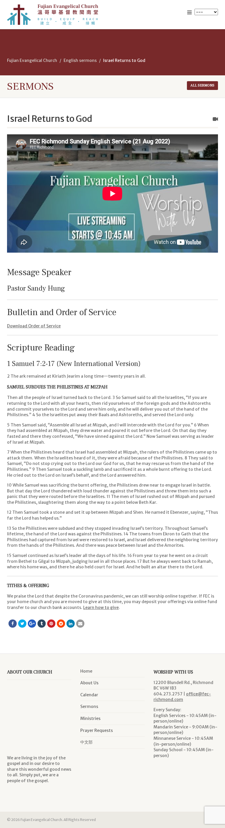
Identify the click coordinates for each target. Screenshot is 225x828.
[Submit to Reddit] (61, 623)
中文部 (86, 742)
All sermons (202, 85)
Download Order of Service (34, 326)
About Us (89, 682)
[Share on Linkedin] (71, 623)
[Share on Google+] (32, 623)
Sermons (89, 706)
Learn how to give (101, 607)
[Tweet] (22, 623)
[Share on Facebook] (12, 623)
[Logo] (57, 14)
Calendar (89, 694)
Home (86, 671)
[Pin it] (51, 623)
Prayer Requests (96, 730)
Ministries (90, 718)
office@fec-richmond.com (182, 696)
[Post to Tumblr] (42, 623)
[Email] (80, 623)
